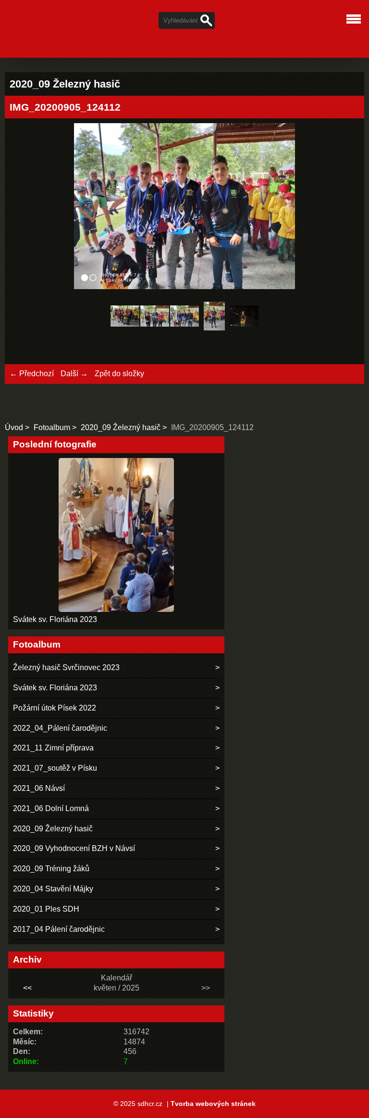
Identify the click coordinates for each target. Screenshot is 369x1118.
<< (27, 988)
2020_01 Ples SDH (46, 909)
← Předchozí (32, 373)
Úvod (14, 427)
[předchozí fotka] (25, 207)
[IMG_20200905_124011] (154, 317)
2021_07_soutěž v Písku (55, 768)
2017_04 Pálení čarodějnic (59, 929)
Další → (74, 373)
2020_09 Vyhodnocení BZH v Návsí (74, 848)
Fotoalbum (52, 427)
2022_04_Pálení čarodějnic (60, 728)
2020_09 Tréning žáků (51, 868)
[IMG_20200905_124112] (184, 317)
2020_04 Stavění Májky (53, 889)
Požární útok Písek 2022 (54, 708)
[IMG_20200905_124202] (214, 317)
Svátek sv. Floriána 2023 (55, 619)
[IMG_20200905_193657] (244, 317)
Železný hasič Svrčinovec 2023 (66, 667)
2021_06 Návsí (39, 788)
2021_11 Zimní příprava (53, 748)
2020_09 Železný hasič (120, 427)
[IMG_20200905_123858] (125, 317)
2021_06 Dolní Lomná (51, 808)
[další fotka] (344, 207)
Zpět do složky (119, 373)
